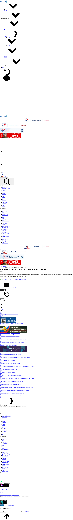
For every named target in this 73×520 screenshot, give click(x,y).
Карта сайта (3, 190)
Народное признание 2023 (7, 58)
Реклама (3, 67)
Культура (3, 198)
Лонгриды (5, 57)
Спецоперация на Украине (6, 201)
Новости (5, 29)
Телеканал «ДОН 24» (5, 187)
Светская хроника (4, 202)
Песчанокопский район (5, 233)
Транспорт (3, 197)
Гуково (3, 217)
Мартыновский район (5, 225)
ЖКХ (3, 199)
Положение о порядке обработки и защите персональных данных (9, 495)
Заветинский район (5, 219)
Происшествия (4, 194)
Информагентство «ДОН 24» (6, 186)
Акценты (3, 205)
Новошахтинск (4, 459)
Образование (4, 200)
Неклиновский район (5, 229)
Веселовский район (5, 215)
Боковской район (4, 213)
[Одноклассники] (2, 300)
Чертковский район (5, 241)
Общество (3, 193)
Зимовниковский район (5, 221)
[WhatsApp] (3, 300)
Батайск (3, 212)
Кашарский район (4, 224)
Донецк (3, 218)
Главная (3, 265)
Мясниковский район (5, 228)
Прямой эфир (6, 28)
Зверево (3, 220)
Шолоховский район (5, 243)
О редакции (5, 56)
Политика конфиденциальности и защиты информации (8, 493)
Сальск (3, 235)
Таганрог (3, 465)
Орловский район (4, 232)
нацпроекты (5, 176)
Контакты (1, 492)
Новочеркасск (4, 230)
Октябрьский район (5, 231)
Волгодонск (3, 216)
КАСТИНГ (8, 37)
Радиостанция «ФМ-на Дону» (6, 188)
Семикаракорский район (5, 236)
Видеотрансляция (6, 20)
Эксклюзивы (4, 203)
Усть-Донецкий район (5, 239)
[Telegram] (4, 300)
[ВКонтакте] (0, 300)
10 (2, 309)
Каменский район (4, 223)
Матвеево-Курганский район (6, 226)
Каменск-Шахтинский (5, 222)
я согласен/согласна (3, 512)
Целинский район (4, 240)
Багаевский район (4, 211)
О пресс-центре (6, 66)
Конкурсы (3, 206)
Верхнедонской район (5, 214)
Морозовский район (5, 456)
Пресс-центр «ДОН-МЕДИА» (6, 189)
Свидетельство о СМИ (3, 489)
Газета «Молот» (4, 417)
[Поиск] (7, 181)
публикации (5, 55)
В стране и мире (4, 204)
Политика (3, 196)
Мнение (3, 435)
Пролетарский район (5, 462)
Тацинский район (4, 238)
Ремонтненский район (5, 234)
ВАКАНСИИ (7, 36)
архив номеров (6, 10)
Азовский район (4, 210)
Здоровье (3, 195)
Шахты (3, 242)
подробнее (18, 509)
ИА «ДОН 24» (9, 288)
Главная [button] (3, 172)
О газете (5, 11)
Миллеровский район (5, 227)
